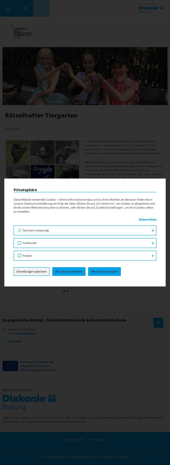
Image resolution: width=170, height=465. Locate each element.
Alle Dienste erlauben (104, 271)
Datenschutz (147, 219)
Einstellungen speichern (32, 271)
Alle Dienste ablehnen (69, 271)
